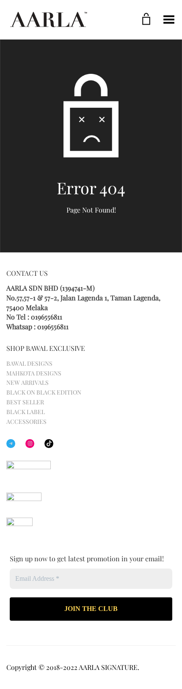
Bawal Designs (29, 363)
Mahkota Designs (33, 373)
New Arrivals (27, 382)
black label (25, 412)
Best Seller (25, 402)
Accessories (26, 421)
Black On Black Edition (43, 392)
